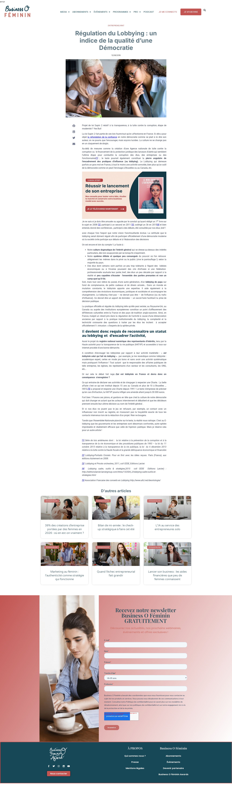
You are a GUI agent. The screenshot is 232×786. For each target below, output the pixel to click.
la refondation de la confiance (102, 137)
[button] (205, 10)
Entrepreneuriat (116, 25)
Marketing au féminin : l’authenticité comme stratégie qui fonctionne (64, 575)
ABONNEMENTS (80, 11)
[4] (158, 224)
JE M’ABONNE (191, 11)
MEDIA (63, 11)
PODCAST (149, 11)
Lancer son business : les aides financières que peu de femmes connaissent (167, 575)
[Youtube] (68, 766)
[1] (97, 158)
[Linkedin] (63, 766)
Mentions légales (135, 768)
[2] (99, 224)
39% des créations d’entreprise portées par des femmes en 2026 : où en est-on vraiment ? (64, 529)
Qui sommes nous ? (135, 755)
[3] (132, 224)
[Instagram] (59, 766)
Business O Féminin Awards (173, 774)
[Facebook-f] (49, 766)
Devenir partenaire (173, 768)
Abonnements (173, 755)
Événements (173, 762)
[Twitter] (54, 766)
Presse (135, 762)
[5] (89, 389)
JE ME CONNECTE (168, 11)
